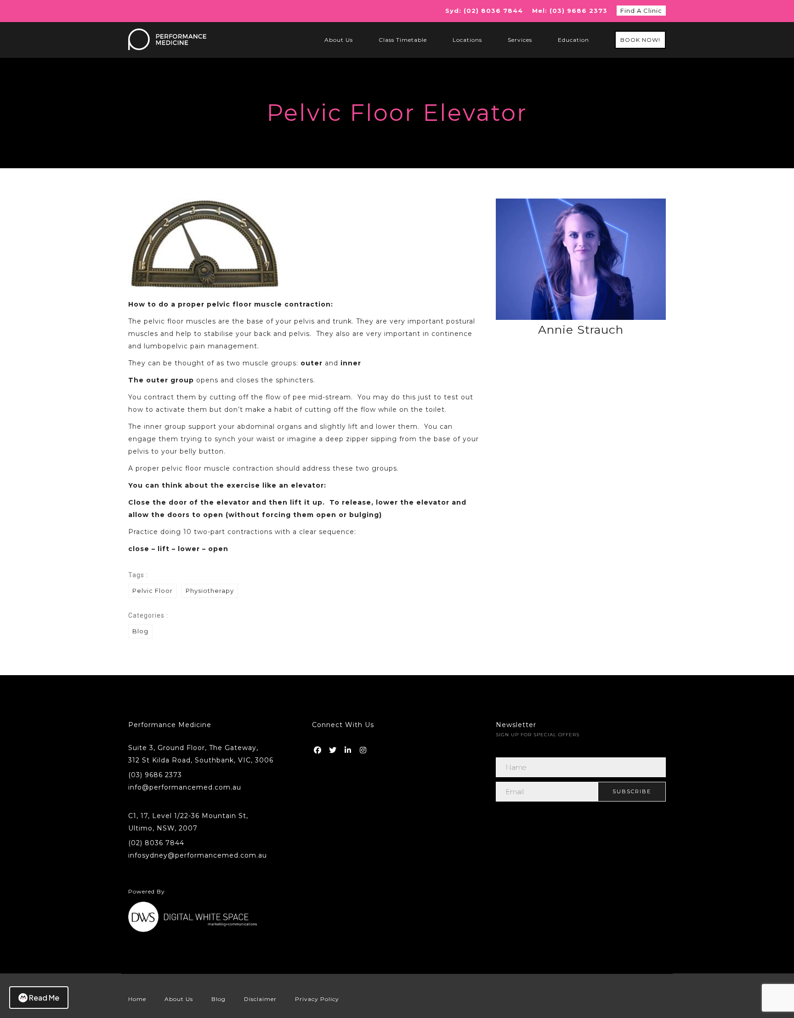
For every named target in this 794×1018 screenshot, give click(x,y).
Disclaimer (260, 998)
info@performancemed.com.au (184, 787)
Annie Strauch (581, 329)
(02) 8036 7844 (156, 843)
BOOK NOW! (640, 39)
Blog (140, 631)
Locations (467, 39)
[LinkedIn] (348, 748)
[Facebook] (318, 748)
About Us (338, 39)
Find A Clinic (641, 10)
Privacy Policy (317, 998)
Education (573, 39)
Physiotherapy (210, 590)
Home (137, 998)
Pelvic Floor (152, 590)
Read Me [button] (44, 997)
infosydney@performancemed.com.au (197, 855)
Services (520, 39)
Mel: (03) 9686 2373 (569, 10)
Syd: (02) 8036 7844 (484, 10)
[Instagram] (363, 748)
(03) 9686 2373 (155, 775)
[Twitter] (333, 748)
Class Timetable (403, 39)
